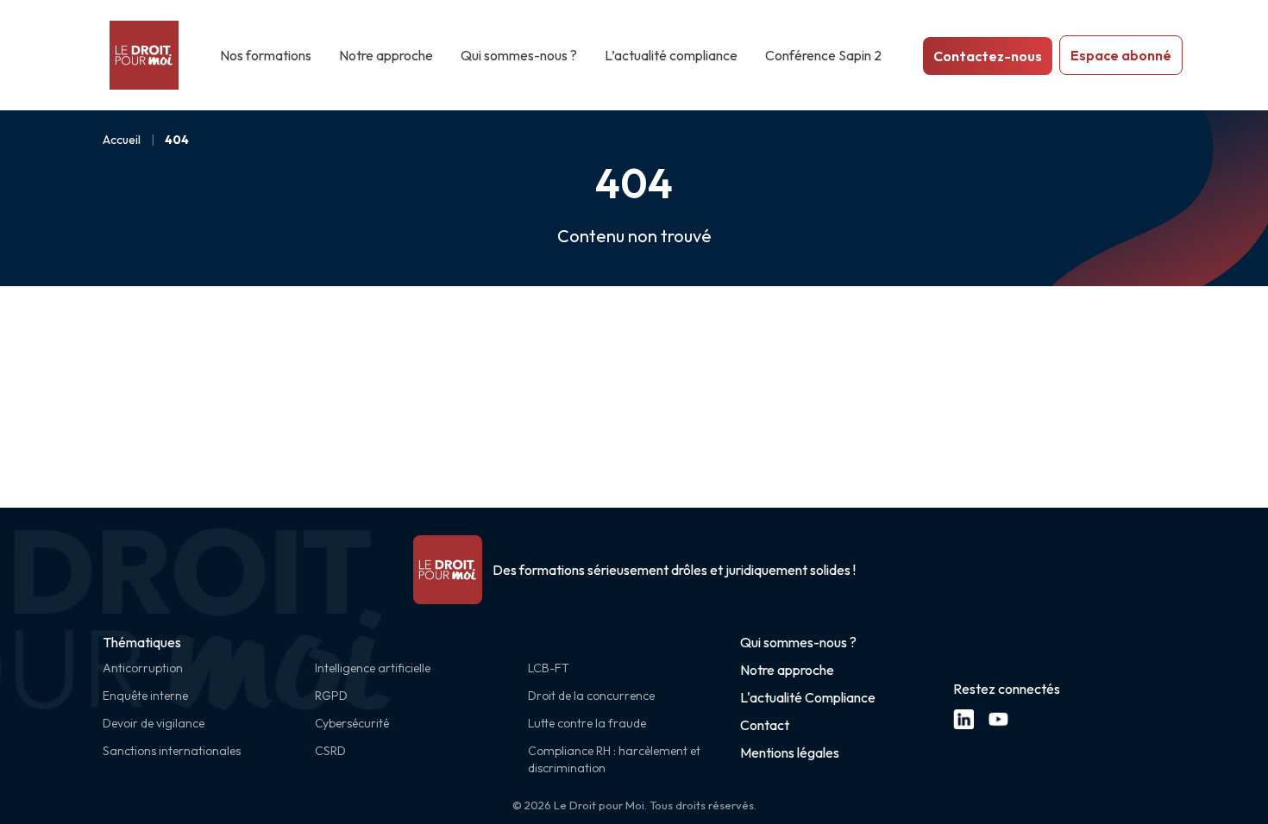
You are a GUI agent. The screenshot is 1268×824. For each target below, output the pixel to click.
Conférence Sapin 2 (823, 55)
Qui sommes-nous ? (519, 55)
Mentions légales (789, 752)
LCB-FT (548, 668)
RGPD (331, 695)
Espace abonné (1120, 55)
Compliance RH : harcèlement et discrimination (614, 759)
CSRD (330, 750)
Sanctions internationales (172, 750)
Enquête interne (145, 695)
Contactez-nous (987, 56)
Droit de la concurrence (591, 695)
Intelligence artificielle (372, 668)
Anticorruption (143, 668)
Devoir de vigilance (153, 723)
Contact (764, 724)
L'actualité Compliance (808, 697)
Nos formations (265, 55)
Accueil (122, 139)
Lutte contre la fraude (587, 723)
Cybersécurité (352, 723)
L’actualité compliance (671, 55)
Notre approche (386, 55)
